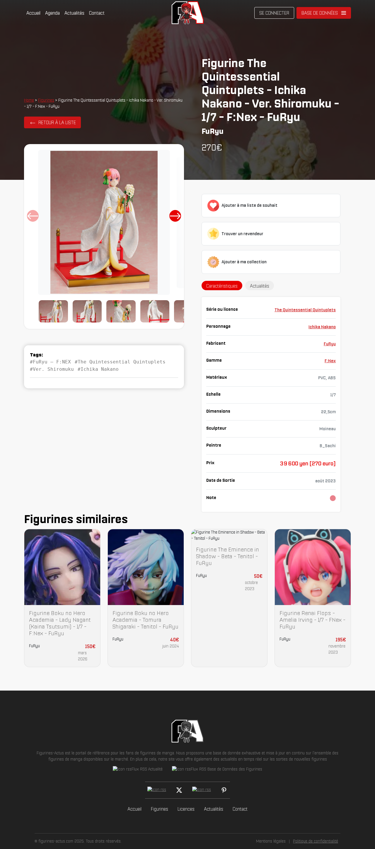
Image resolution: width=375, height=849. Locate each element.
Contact (97, 13)
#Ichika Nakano (98, 369)
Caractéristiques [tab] (222, 286)
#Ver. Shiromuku (52, 369)
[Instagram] (201, 790)
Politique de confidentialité (315, 841)
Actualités (74, 13)
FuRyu (330, 343)
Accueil (33, 13)
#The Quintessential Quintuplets (120, 362)
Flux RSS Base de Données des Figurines (226, 769)
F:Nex (330, 360)
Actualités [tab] (259, 286)
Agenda (52, 13)
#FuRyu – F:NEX (50, 362)
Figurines (46, 100)
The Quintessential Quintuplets (305, 309)
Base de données (319, 13)
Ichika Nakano (322, 326)
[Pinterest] (224, 790)
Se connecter (274, 13)
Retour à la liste (57, 122)
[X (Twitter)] (179, 790)
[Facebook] (156, 790)
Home (29, 100)
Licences (186, 809)
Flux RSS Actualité (147, 769)
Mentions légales (271, 841)
